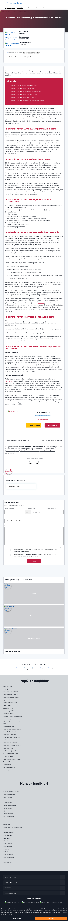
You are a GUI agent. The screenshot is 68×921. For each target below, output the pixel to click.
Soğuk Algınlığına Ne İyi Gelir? (12, 759)
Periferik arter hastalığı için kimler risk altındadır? (25, 91)
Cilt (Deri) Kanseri (8, 816)
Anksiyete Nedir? (8, 686)
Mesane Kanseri (8, 846)
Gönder (34, 561)
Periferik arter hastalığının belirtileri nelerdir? (24, 94)
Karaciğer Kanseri (8, 832)
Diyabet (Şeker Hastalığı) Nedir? (12, 770)
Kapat (10, 914)
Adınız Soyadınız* (9, 508)
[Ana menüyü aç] (3, 3)
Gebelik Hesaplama (9, 767)
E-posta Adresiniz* (51, 508)
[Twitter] (34, 669)
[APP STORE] (13, 902)
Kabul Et (50, 918)
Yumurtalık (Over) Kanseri (11, 791)
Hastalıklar (20, 8)
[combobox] (21, 486)
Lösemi (5, 841)
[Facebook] (18, 669)
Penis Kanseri (7, 860)
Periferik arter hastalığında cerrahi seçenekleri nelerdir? (27, 100)
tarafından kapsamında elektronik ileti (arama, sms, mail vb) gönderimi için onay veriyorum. (35, 555)
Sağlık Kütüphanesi (10, 8)
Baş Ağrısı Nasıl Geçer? (10, 689)
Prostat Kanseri (7, 862)
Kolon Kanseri (7, 835)
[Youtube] (42, 669)
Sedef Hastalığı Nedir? (10, 751)
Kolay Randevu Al (35, 425)
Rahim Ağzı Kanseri (9, 789)
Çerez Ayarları (17, 918)
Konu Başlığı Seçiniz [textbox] (14, 521)
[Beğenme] (38, 463)
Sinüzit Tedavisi (8, 756)
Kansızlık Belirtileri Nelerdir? (11, 731)
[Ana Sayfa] (14, 3)
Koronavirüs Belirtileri (9, 734)
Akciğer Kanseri (8, 813)
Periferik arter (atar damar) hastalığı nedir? (23, 85)
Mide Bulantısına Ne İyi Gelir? (12, 737)
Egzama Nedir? (8, 700)
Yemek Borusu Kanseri (10, 805)
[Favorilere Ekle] (8, 471)
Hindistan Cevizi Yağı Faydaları (12, 716)
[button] (64, 3)
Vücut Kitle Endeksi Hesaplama (12, 729)
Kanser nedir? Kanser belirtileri (12, 827)
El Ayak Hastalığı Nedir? (10, 702)
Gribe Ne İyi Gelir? (8, 711)
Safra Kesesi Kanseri (9, 794)
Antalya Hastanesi (43, 419)
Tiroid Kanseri (7, 802)
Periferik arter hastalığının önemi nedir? (22, 88)
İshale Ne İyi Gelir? (8, 726)
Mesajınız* (7, 525)
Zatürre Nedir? (7, 764)
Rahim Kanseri (7, 797)
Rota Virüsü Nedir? (9, 748)
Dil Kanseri (6, 819)
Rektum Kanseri (8, 800)
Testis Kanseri (7, 808)
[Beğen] (30, 463)
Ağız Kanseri (7, 811)
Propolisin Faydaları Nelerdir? (12, 745)
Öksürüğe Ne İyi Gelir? (10, 742)
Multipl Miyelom (8, 854)
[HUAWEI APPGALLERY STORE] (51, 902)
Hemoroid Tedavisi (9, 713)
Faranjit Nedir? (7, 705)
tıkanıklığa (8, 381)
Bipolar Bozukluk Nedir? (10, 694)
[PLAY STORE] (30, 902)
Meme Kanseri (7, 843)
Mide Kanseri (7, 851)
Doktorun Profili (52, 425)
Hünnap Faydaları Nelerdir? (11, 719)
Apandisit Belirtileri (9, 708)
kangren (41, 303)
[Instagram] (26, 669)
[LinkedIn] (50, 669)
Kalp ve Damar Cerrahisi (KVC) (43, 415)
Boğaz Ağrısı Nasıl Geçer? (11, 697)
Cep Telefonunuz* (30, 510)
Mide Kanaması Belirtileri (10, 740)
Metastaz (6, 849)
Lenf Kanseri (7, 838)
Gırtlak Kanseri (7, 821)
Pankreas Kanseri (8, 857)
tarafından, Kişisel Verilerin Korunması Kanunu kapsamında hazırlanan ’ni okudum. (35, 550)
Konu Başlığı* (8, 517)
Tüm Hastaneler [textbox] (14, 486)
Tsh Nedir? (6, 762)
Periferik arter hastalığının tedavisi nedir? (23, 97)
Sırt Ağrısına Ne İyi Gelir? (10, 753)
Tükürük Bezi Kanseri (9, 830)
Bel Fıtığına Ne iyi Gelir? (10, 691)
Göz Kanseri (6, 824)
